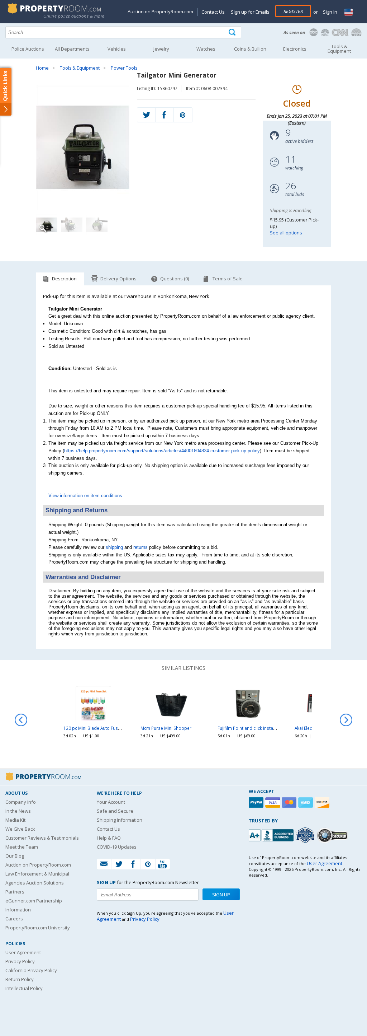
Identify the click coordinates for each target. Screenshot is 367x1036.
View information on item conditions (85, 495)
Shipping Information (119, 820)
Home (42, 68)
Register (293, 11)
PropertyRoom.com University (37, 927)
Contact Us (213, 12)
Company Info (20, 802)
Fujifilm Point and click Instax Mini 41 (254, 728)
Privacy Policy (20, 961)
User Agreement (23, 952)
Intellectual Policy (24, 988)
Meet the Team (21, 847)
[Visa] (273, 802)
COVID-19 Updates (117, 847)
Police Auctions (27, 49)
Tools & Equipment (80, 68)
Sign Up (221, 894)
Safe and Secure (115, 811)
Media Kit (15, 820)
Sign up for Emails (250, 12)
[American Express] (306, 802)
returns (140, 547)
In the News (18, 811)
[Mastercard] (290, 802)
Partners (14, 891)
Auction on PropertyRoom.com (160, 11)
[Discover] (323, 802)
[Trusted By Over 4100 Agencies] (306, 835)
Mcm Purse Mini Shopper (165, 728)
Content (7, 91)
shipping (114, 547)
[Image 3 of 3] (97, 224)
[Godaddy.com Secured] (333, 835)
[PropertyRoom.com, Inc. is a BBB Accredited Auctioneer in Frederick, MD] (272, 834)
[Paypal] (257, 802)
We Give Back (20, 829)
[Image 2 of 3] (71, 224)
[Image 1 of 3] (82, 147)
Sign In (329, 12)
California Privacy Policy (31, 970)
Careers (14, 918)
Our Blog (14, 856)
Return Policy (19, 979)
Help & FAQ (109, 838)
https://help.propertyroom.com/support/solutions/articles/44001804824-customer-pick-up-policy (162, 450)
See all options (286, 232)
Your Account (111, 802)
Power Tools (124, 68)
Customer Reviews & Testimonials (42, 838)
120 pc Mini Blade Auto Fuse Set (95, 728)
